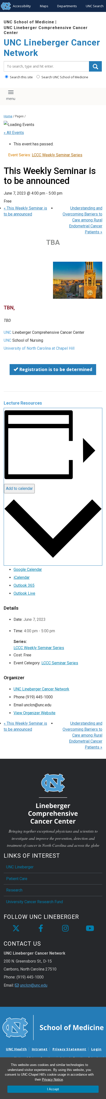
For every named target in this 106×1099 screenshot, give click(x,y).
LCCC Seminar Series (59, 663)
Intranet (40, 1049)
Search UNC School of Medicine (64, 77)
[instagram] (65, 928)
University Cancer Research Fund (34, 901)
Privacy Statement (69, 1049)
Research (14, 890)
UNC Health (16, 1049)
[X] (16, 928)
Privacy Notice (52, 1079)
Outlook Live (24, 593)
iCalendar (22, 577)
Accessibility (22, 6)
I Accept (53, 1089)
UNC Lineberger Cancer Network (52, 48)
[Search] (95, 66)
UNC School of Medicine (29, 22)
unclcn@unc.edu (33, 985)
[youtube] (90, 928)
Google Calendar (28, 569)
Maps (44, 6)
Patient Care (16, 878)
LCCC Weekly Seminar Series (39, 647)
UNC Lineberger (20, 867)
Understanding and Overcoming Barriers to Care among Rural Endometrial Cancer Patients (82, 220)
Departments (67, 6)
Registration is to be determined (55, 369)
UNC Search (95, 6)
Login (96, 1049)
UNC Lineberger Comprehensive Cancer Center (46, 30)
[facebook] (41, 928)
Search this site (21, 77)
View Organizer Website (34, 713)
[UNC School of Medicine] (53, 1027)
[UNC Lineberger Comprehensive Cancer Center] (53, 798)
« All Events (14, 132)
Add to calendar (19, 488)
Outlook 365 (24, 585)
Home (8, 116)
